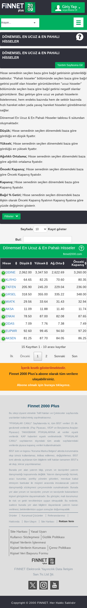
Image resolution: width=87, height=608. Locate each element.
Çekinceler (59, 413)
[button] (20, 22)
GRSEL (11, 294)
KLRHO (11, 279)
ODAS (10, 323)
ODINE (10, 272)
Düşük (24, 263)
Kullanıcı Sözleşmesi (24, 537)
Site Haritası (47, 521)
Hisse (6, 263)
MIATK (10, 301)
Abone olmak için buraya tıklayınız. (43, 385)
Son (74, 356)
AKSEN (11, 338)
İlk (11, 356)
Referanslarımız (56, 515)
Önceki (25, 356)
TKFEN (11, 287)
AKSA (10, 309)
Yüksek (40, 263)
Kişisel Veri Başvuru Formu (29, 553)
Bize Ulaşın (30, 521)
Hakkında (14, 521)
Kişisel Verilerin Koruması (28, 547)
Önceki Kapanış (78, 263)
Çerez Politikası (60, 547)
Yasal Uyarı (39, 531)
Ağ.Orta (56, 263)
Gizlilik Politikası (53, 537)
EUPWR (11, 331)
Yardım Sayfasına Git (70, 65)
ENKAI (10, 316)
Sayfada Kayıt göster (43, 229)
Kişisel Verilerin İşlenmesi (28, 542)
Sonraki (59, 356)
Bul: (18, 239)
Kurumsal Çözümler (32, 515)
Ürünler (13, 515)
